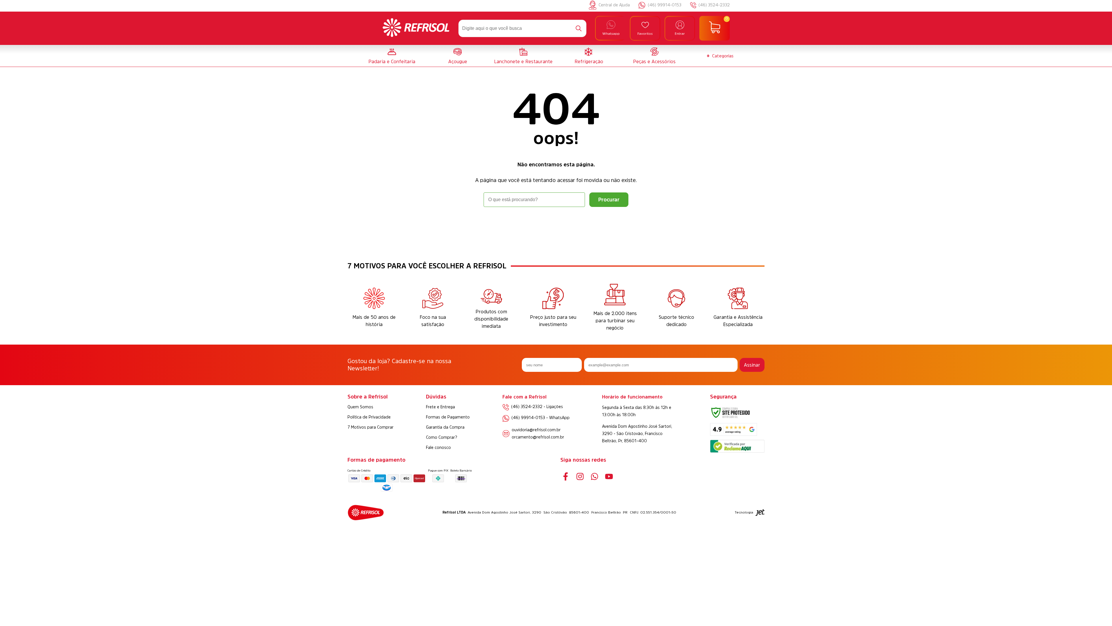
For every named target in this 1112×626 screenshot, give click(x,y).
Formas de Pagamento (448, 417)
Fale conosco (438, 447)
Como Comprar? (441, 437)
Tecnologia (744, 512)
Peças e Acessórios (654, 61)
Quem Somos (360, 407)
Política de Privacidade (369, 417)
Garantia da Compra (445, 427)
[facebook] (565, 477)
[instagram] (580, 477)
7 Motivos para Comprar (371, 427)
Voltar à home (556, 223)
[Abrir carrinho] (714, 28)
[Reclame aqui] (737, 451)
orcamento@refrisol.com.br (538, 437)
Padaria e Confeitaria (391, 61)
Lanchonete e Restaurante (523, 61)
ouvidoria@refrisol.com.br (536, 430)
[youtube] (609, 477)
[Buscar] (578, 28)
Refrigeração (589, 61)
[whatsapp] (594, 477)
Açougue (457, 61)
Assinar (752, 365)
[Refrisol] (416, 28)
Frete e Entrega (440, 407)
